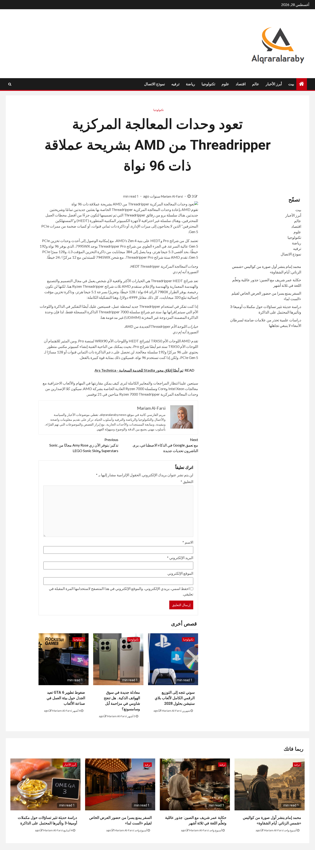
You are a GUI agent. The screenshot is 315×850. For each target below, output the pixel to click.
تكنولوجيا (208, 84)
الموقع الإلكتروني (180, 573)
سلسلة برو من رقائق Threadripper (150, 215)
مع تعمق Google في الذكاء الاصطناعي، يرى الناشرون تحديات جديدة (165, 445)
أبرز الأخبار (274, 84)
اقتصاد (241, 84)
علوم (225, 84)
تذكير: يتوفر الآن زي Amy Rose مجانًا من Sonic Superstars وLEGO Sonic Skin (83, 445)
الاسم (187, 542)
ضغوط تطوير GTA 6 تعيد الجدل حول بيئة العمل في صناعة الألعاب (66, 698)
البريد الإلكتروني (180, 557)
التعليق (187, 481)
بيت (291, 84)
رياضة (190, 84)
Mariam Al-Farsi (172, 196)
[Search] (10, 84)
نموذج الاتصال (154, 84)
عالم (255, 84)
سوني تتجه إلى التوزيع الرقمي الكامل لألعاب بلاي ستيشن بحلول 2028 (175, 698)
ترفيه (175, 84)
